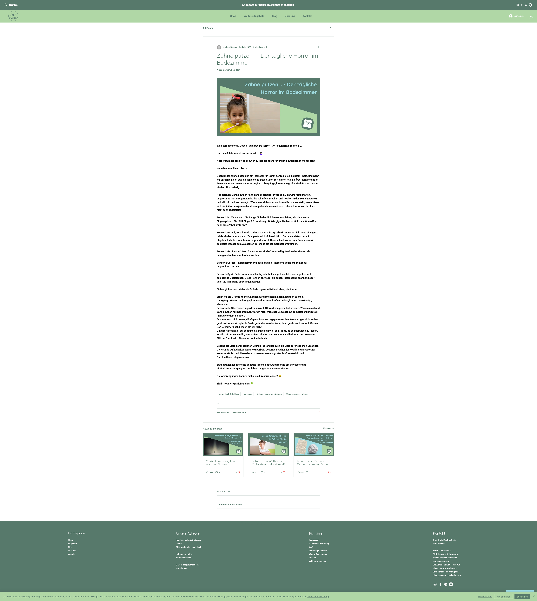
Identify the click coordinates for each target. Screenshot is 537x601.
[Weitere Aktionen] (318, 47)
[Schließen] (533, 596)
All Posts (208, 28)
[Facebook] (521, 5)
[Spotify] (526, 5)
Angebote (72, 544)
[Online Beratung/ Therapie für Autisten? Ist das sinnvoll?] (268, 444)
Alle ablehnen (503, 596)
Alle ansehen (328, 428)
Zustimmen (522, 596)
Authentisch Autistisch (229, 394)
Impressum (314, 540)
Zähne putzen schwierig (297, 394)
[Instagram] (517, 5)
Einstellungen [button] (485, 596)
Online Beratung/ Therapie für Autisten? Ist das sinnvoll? (268, 462)
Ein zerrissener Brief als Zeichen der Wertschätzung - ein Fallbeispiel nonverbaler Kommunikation (313, 462)
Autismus (247, 394)
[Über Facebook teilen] (218, 404)
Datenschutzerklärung (318, 596)
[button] (531, 16)
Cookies (312, 558)
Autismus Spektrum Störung (269, 394)
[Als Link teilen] (225, 404)
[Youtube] (451, 584)
